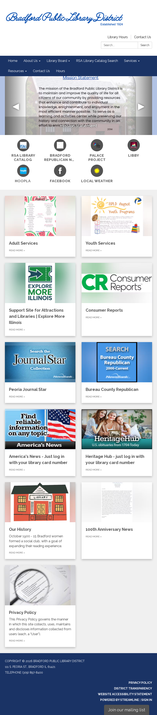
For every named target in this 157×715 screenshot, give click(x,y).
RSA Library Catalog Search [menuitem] (97, 61)
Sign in (146, 700)
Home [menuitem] (12, 61)
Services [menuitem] (130, 61)
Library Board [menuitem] (57, 61)
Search (144, 45)
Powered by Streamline (119, 700)
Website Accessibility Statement (125, 694)
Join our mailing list (126, 709)
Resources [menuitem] (16, 71)
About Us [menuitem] (31, 61)
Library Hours (118, 37)
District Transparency (133, 688)
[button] (16, 105)
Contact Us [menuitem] (41, 71)
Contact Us (142, 37)
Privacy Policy (140, 682)
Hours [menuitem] (60, 71)
